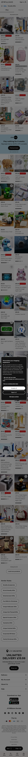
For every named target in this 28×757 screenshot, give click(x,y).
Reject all (14, 392)
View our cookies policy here (10, 383)
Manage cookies (14, 396)
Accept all (14, 388)
